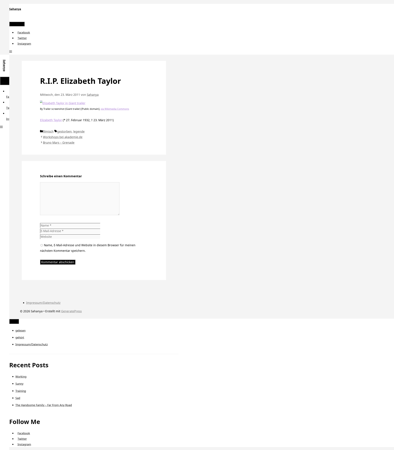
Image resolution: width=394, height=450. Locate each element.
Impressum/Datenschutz (43, 303)
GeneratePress (71, 311)
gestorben (64, 132)
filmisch (48, 132)
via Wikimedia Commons (115, 109)
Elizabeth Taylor (51, 120)
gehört (19, 337)
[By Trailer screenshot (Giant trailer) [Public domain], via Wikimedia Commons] (62, 103)
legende (79, 132)
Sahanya (15, 9)
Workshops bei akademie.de (62, 137)
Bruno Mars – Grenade (58, 143)
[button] (10, 52)
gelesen (20, 330)
